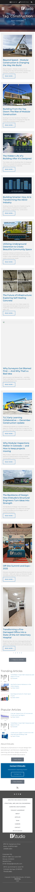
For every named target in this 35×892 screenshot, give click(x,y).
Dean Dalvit (15, 688)
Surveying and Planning (17, 806)
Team (17, 820)
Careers (17, 824)
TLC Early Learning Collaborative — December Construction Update (16, 420)
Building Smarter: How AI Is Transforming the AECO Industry (17, 200)
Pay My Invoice (17, 831)
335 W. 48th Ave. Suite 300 (12, 857)
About (17, 813)
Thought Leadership (17, 810)
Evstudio (14, 678)
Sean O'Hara (16, 736)
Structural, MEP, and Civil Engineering (17, 803)
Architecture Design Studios (17, 800)
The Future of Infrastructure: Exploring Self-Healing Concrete (17, 298)
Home (13, 20)
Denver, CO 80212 (8, 859)
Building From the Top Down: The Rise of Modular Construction (16, 111)
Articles (17, 817)
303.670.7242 (7, 861)
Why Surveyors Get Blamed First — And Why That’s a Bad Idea (17, 371)
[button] (31, 2)
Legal (17, 881)
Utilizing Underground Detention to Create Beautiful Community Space (17, 246)
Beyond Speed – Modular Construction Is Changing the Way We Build (16, 63)
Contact (17, 827)
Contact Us (17, 774)
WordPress (17, 879)
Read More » (9, 76)
